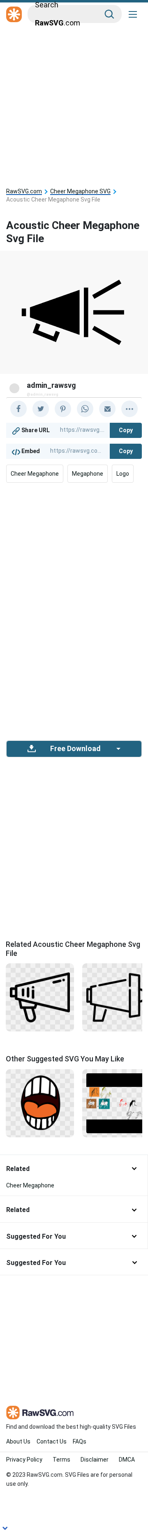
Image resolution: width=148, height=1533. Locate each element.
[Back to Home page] (14, 15)
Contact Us (52, 1441)
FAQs (79, 1441)
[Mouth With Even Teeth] (40, 1102)
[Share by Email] (107, 409)
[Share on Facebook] (18, 409)
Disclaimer (95, 1459)
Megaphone (87, 473)
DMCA (127, 1459)
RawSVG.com (24, 191)
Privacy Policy (24, 1459)
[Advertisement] (74, 103)
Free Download (75, 749)
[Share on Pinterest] (63, 409)
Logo (122, 473)
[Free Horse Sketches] (116, 1102)
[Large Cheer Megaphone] (40, 997)
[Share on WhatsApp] (85, 409)
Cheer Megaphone (35, 473)
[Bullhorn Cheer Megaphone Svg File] (116, 997)
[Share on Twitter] (40, 409)
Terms (61, 1459)
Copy (126, 430)
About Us (18, 1441)
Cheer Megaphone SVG (80, 191)
